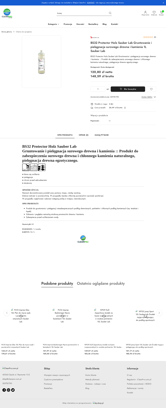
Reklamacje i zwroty (135, 388)
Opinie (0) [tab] (83, 135)
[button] (53, 24)
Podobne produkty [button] (57, 283)
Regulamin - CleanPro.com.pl (139, 379)
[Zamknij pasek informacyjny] (163, 3)
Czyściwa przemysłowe (53, 379)
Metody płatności (92, 379)
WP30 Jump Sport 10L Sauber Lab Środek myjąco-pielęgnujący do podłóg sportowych (103, 345)
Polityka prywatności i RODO (139, 383)
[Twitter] (13, 390)
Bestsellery (48, 388)
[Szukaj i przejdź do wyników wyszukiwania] (110, 13)
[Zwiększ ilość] (103, 89)
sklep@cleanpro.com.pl (11, 379)
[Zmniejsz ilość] (92, 89)
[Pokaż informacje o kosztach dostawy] (125, 107)
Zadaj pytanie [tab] (102, 135)
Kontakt (130, 392)
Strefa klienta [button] (92, 368)
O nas (129, 375)
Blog (87, 388)
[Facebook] (4, 390)
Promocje (48, 383)
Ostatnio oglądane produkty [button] (101, 283)
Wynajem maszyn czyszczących (57, 375)
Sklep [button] (47, 368)
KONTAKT (91, 2)
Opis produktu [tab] (65, 135)
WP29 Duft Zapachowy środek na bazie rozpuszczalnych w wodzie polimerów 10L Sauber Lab (61, 345)
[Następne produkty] (159, 313)
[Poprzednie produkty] (7, 313)
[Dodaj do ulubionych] (151, 89)
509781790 (7, 383)
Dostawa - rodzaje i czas (95, 383)
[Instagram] (8, 390)
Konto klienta (90, 375)
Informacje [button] (132, 368)
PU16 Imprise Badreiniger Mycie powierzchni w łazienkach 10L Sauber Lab (19, 345)
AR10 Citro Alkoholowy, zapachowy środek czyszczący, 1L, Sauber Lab (142, 345)
